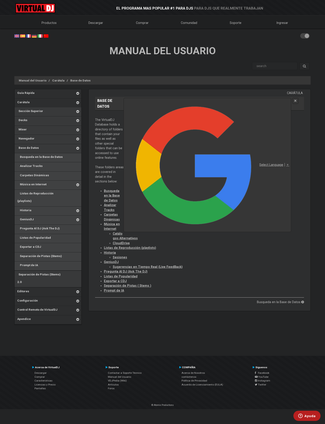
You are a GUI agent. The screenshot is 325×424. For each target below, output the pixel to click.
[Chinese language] (46, 36)
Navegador (25, 138)
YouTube (263, 376)
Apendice (24, 319)
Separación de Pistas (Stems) (39, 256)
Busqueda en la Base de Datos (40, 157)
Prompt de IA (27, 265)
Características (43, 380)
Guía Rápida (25, 93)
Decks (22, 120)
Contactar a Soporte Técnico (124, 372)
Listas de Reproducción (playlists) (35, 197)
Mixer (22, 129)
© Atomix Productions (162, 405)
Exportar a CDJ (29, 246)
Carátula (58, 80)
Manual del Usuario (32, 80)
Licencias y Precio (44, 384)
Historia (24, 210)
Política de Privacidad (194, 380)
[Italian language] (40, 36)
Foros (111, 388)
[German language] (34, 36)
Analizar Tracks (30, 166)
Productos (49, 23)
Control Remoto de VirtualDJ (37, 309)
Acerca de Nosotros (193, 372)
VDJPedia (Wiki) (117, 380)
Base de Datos (80, 80)
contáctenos (189, 376)
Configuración (27, 300)
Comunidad (189, 23)
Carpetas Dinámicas (33, 175)
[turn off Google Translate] (295, 101)
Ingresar (282, 23)
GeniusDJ (25, 219)
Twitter (261, 384)
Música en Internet (31, 184)
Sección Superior (30, 111)
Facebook (262, 372)
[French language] (28, 36)
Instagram (263, 380)
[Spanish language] (22, 36)
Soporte (235, 23)
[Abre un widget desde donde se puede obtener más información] (307, 416)
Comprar (142, 23)
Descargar (95, 23)
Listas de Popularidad (34, 237)
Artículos (113, 384)
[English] (16, 36)
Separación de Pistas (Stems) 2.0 (39, 278)
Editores (23, 291)
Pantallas (40, 388)
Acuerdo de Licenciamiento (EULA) (202, 384)
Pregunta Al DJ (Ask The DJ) (38, 228)
